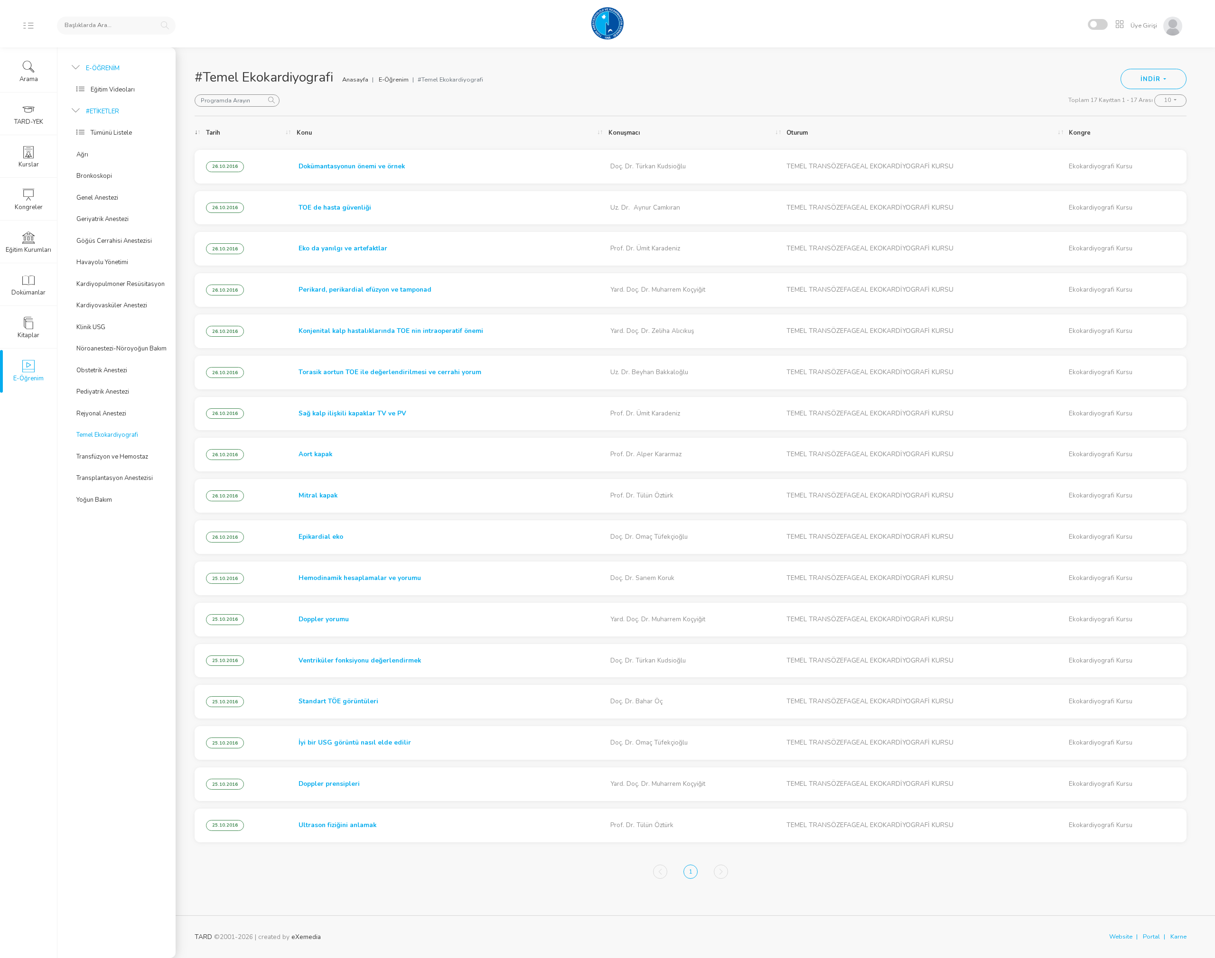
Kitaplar (28, 335)
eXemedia (306, 936)
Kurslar (29, 164)
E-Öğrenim (394, 79)
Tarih (213, 133)
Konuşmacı (624, 133)
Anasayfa (355, 79)
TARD (203, 936)
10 (1168, 100)
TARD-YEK (28, 122)
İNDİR (1151, 79)
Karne (1178, 936)
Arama (28, 79)
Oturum (797, 133)
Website (1120, 936)
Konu (304, 133)
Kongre (1080, 133)
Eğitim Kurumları (28, 250)
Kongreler (29, 207)
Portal (1151, 936)
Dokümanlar (28, 292)
